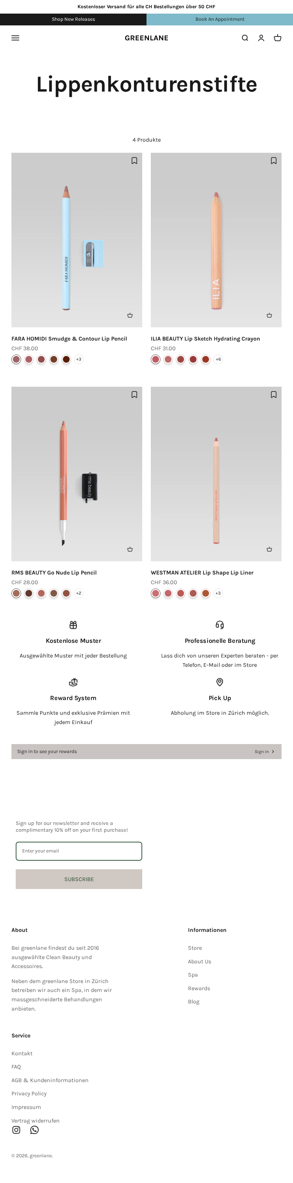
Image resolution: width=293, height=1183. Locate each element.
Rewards (199, 988)
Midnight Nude (29, 593)
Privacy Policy (28, 1093)
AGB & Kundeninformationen (50, 1080)
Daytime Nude (16, 593)
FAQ (16, 1066)
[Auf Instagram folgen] (16, 1130)
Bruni (66, 359)
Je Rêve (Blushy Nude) (168, 593)
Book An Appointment (219, 19)
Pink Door (155, 359)
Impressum (26, 1107)
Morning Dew (41, 593)
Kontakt (22, 1053)
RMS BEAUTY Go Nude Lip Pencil (54, 572)
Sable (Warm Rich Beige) (205, 593)
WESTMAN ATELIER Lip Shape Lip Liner (202, 572)
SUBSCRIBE (79, 879)
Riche (54, 359)
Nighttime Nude (54, 593)
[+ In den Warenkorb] (130, 315)
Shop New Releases (73, 19)
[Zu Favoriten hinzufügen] (134, 160)
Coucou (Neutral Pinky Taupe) (193, 593)
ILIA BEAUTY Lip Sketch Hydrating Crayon (205, 338)
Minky (41, 359)
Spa (193, 974)
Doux (29, 359)
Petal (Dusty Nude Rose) (155, 593)
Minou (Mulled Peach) (180, 593)
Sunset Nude (66, 593)
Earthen (205, 359)
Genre (180, 359)
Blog (193, 1001)
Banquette (168, 359)
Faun (16, 359)
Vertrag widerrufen (35, 1120)
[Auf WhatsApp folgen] (34, 1130)
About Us (199, 961)
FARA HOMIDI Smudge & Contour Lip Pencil (69, 338)
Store (195, 947)
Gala (193, 359)
